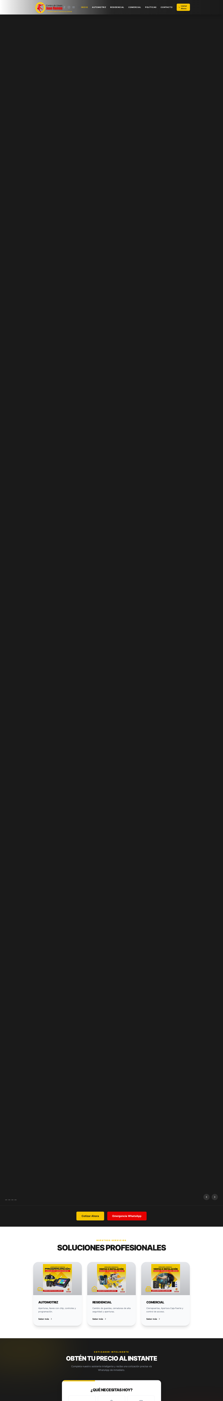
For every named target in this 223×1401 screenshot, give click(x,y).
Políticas (151, 7)
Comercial (134, 7)
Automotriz (99, 7)
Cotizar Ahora (43, 631)
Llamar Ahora (184, 7)
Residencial (117, 7)
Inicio (84, 7)
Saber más (43, 1319)
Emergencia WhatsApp (126, 1216)
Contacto (167, 7)
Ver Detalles (71, 631)
